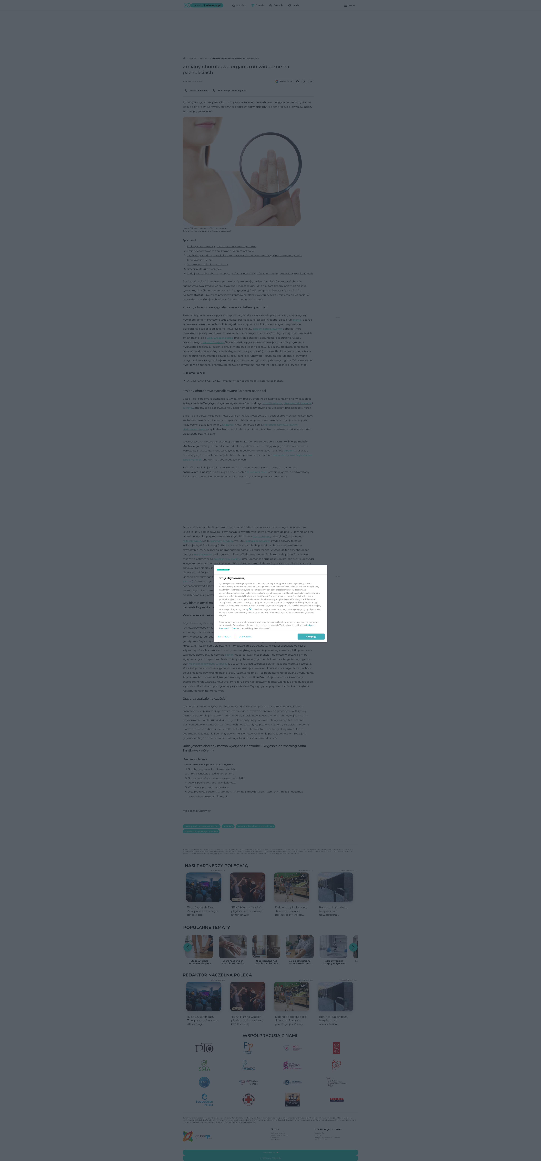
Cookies (235, 628)
